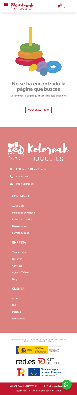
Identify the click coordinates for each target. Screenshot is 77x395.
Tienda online (19, 252)
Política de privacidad (23, 213)
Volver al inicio (38, 110)
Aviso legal (18, 206)
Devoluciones (19, 226)
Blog (14, 279)
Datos (15, 305)
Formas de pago (20, 233)
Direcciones (18, 319)
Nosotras (17, 259)
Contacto (17, 266)
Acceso (16, 299)
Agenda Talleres (20, 272)
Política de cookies (22, 220)
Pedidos (16, 312)
